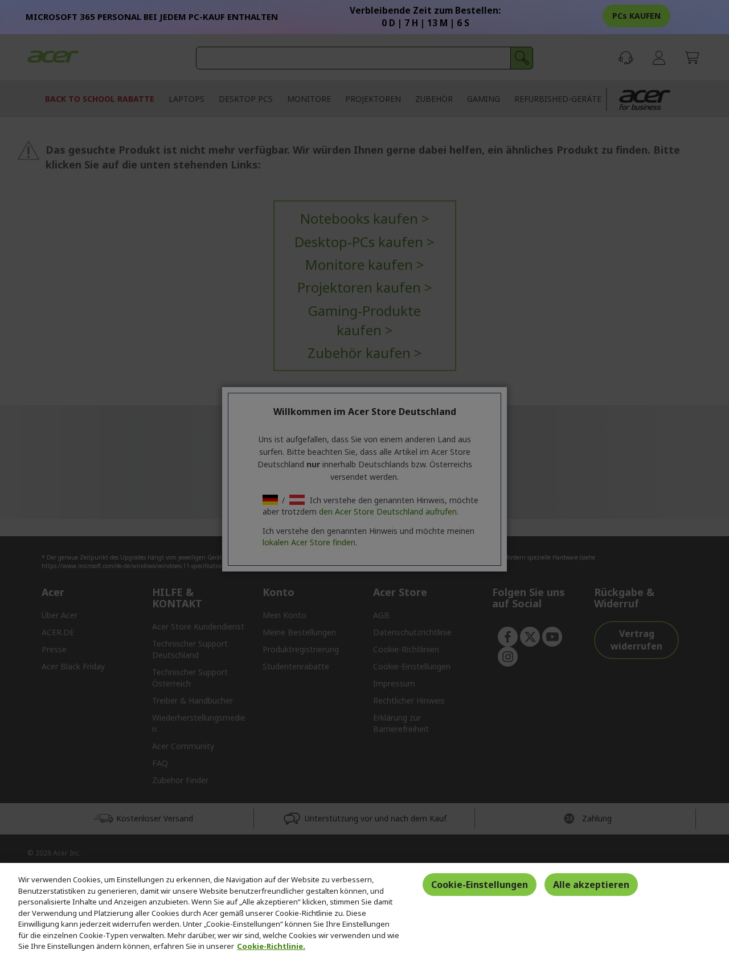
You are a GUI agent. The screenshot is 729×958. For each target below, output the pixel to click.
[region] (364, 910)
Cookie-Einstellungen (479, 884)
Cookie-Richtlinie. (271, 946)
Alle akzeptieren (591, 884)
